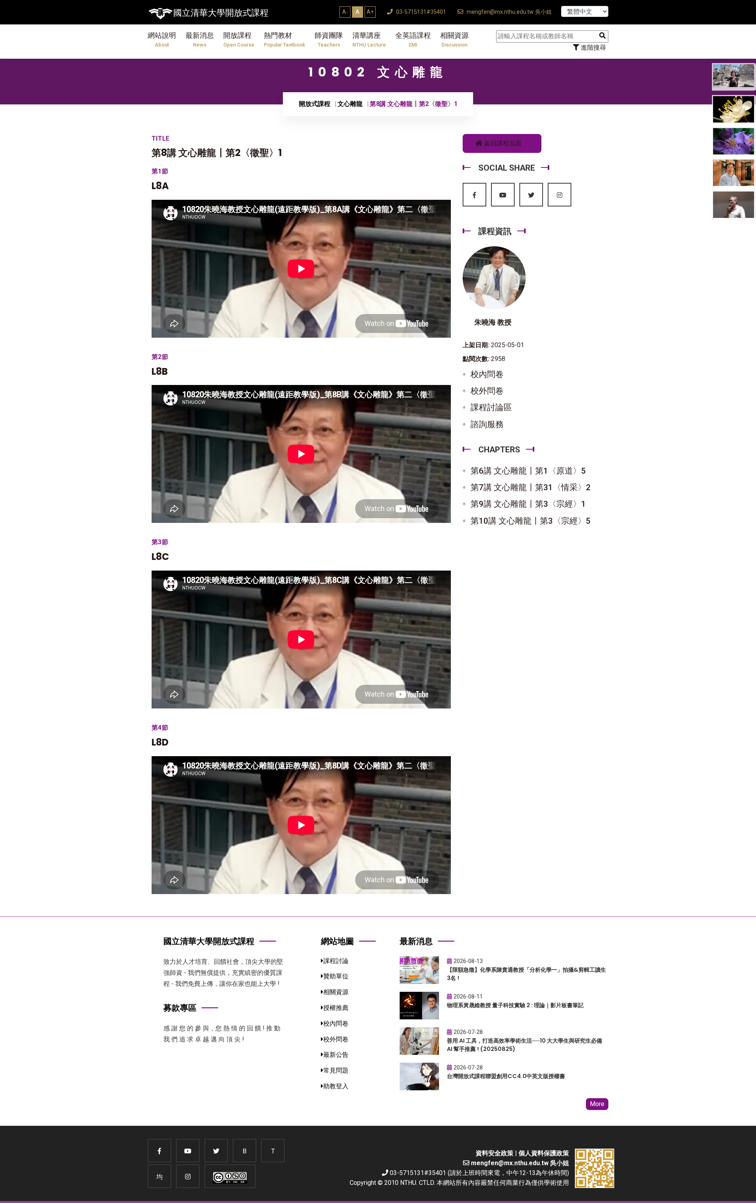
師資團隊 (329, 40)
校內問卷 (487, 374)
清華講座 (369, 40)
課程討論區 (491, 407)
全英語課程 (413, 40)
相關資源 (454, 40)
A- (345, 12)
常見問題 (335, 1070)
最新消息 (199, 40)
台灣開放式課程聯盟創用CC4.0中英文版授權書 (506, 1076)
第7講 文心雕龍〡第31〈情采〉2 (531, 487)
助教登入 (335, 1086)
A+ (370, 12)
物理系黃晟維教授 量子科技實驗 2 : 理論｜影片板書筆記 (515, 1005)
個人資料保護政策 (544, 1153)
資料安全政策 (494, 1153)
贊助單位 (335, 976)
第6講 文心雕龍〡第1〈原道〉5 (528, 471)
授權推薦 (335, 1007)
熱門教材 (284, 40)
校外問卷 (487, 391)
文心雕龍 (350, 104)
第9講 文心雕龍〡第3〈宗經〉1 (528, 504)
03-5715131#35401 (420, 12)
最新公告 (335, 1054)
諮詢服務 (487, 424)
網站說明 (162, 40)
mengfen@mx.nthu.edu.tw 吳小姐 (508, 12)
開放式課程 (314, 104)
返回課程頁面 (502, 143)
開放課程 (238, 40)
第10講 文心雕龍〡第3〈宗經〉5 (531, 521)
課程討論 (335, 961)
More (597, 1104)
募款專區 (179, 1007)
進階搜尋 (592, 47)
